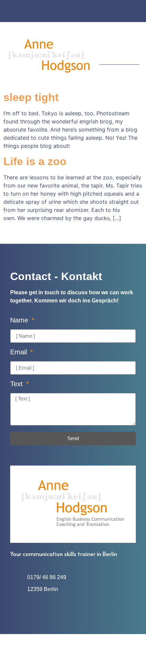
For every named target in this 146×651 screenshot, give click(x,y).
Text (17, 384)
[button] (134, 47)
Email (19, 352)
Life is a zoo (35, 161)
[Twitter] (79, 11)
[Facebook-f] (66, 11)
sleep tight (31, 97)
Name (20, 320)
